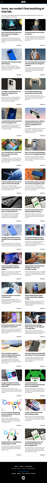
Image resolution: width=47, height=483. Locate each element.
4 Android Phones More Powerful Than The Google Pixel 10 (11, 122)
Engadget (14, 473)
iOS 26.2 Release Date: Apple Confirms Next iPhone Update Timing (34, 297)
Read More (19, 45)
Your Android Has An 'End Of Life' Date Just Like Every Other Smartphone (11, 154)
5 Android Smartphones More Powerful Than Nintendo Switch (34, 238)
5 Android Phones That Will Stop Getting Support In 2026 (11, 443)
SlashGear (33, 473)
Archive (22, 466)
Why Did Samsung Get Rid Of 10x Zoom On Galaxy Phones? (11, 210)
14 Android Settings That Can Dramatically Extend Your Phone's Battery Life (34, 443)
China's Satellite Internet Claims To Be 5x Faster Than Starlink (11, 182)
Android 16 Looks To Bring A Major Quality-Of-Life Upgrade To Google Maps (34, 326)
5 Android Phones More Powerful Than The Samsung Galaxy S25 (35, 182)
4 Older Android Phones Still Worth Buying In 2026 (33, 413)
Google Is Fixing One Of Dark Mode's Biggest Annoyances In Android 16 (10, 384)
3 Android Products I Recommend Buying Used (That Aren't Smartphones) (35, 384)
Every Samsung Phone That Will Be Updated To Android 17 (11, 326)
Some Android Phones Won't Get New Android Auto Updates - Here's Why (11, 34)
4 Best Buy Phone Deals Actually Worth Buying (11, 63)
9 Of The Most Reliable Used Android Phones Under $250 (33, 92)
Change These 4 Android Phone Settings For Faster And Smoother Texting (34, 267)
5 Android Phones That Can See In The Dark (34, 33)
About (16, 466)
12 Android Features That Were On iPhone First (10, 296)
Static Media (17, 468)
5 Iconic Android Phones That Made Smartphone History (34, 210)
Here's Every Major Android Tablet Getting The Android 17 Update (10, 267)
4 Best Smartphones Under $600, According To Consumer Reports (35, 354)
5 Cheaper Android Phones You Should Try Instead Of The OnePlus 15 (11, 93)
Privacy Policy (28, 466)
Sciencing (28, 473)
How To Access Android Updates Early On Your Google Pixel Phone (35, 153)
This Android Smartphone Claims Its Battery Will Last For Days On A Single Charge (10, 355)
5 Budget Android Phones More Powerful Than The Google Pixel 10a (11, 239)
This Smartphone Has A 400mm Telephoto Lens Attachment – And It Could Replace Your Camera (35, 123)
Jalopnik (19, 473)
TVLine (23, 473)
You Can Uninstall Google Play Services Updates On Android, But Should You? (10, 414)
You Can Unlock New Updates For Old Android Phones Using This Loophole (35, 63)
